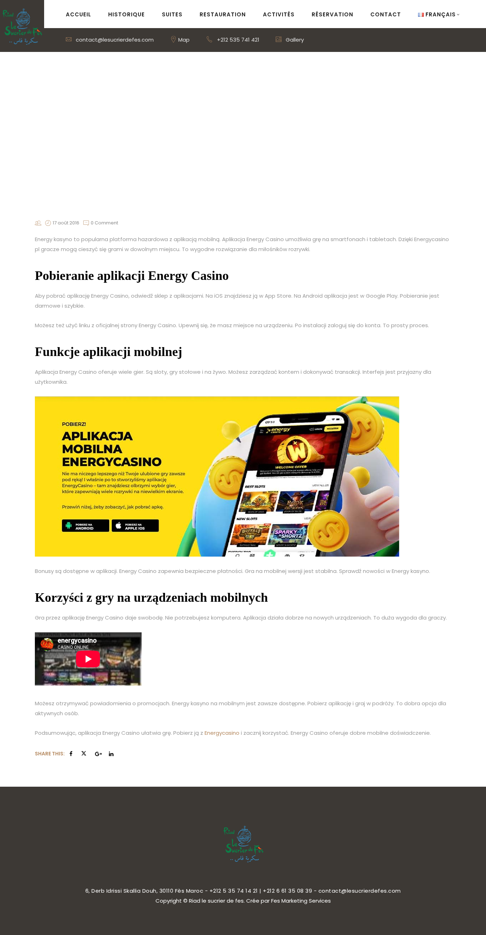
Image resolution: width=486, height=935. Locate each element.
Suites (172, 14)
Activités (279, 14)
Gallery (294, 39)
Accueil (78, 14)
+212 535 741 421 (238, 39)
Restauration (223, 14)
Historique (126, 14)
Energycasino (222, 733)
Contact (385, 14)
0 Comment (104, 223)
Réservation (332, 14)
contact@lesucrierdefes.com (114, 39)
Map (183, 39)
